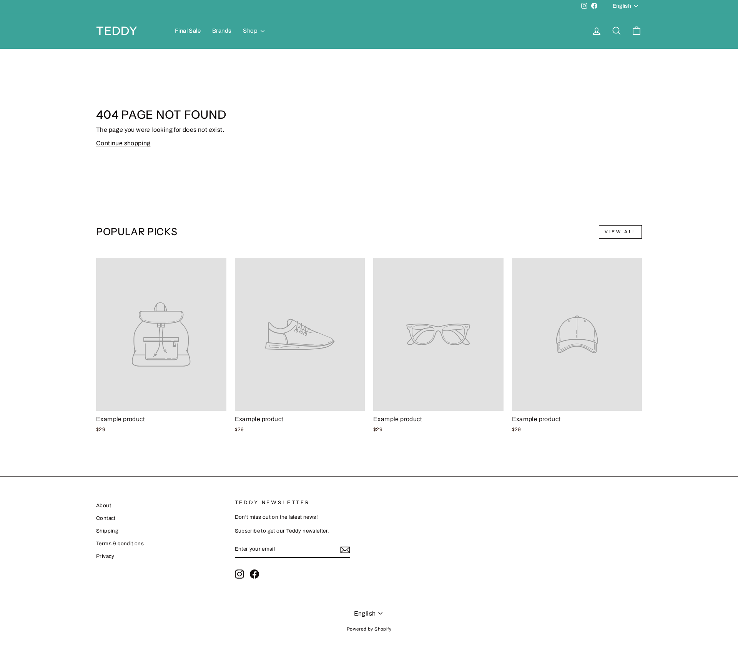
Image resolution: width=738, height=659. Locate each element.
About (103, 505)
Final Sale (188, 31)
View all (620, 231)
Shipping (107, 531)
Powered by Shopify (369, 629)
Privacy (105, 556)
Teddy (117, 31)
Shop (251, 31)
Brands (221, 31)
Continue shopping (123, 143)
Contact (106, 518)
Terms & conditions (120, 543)
